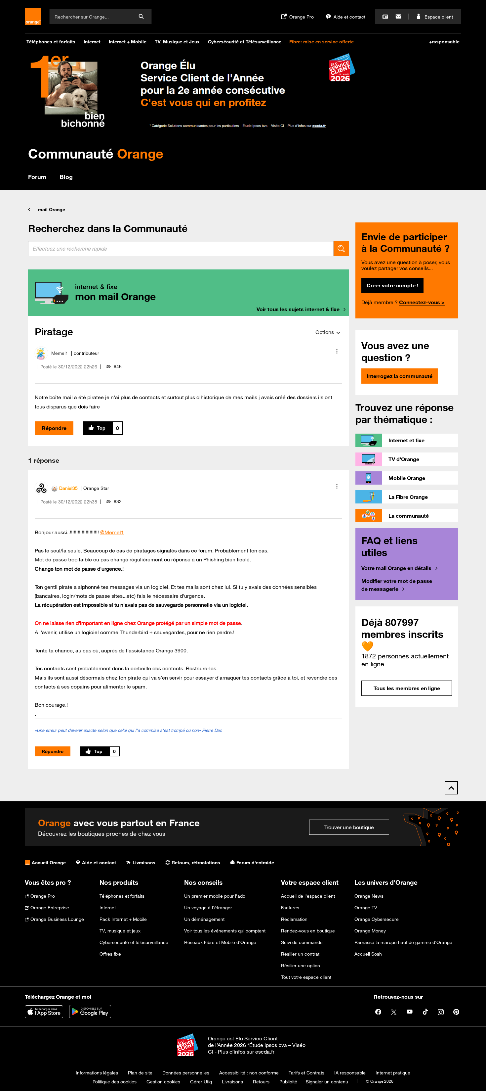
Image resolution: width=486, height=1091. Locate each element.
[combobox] (181, 248)
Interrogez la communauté (399, 376)
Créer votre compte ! (392, 285)
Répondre (54, 428)
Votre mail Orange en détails (396, 568)
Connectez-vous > (422, 302)
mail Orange (51, 210)
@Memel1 (112, 532)
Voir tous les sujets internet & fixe (298, 309)
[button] (337, 351)
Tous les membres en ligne (407, 688)
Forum (37, 176)
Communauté (95, 153)
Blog (66, 176)
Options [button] (324, 332)
